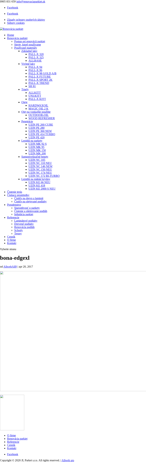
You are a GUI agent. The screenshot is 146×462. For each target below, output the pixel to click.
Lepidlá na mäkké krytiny (35, 179)
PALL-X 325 (36, 57)
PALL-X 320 (36, 54)
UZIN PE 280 (36, 127)
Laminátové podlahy (25, 220)
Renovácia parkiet (17, 38)
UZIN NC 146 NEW (40, 166)
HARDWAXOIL (38, 105)
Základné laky (29, 50)
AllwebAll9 (10, 266)
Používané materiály (25, 47)
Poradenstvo (14, 204)
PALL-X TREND (38, 83)
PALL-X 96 (35, 70)
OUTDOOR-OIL (38, 115)
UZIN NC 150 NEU (40, 169)
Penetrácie (27, 121)
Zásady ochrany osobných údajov (26, 19)
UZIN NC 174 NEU (40, 172)
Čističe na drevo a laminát (28, 198)
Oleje (24, 102)
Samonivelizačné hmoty (34, 156)
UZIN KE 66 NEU (39, 182)
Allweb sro (68, 460)
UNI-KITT (34, 95)
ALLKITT (34, 92)
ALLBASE (35, 60)
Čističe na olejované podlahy (30, 201)
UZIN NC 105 (36, 159)
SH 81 (32, 86)
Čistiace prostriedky (18, 195)
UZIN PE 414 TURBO (41, 134)
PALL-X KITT (37, 99)
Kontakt (11, 243)
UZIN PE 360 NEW (40, 131)
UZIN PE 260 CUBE (40, 124)
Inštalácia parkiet (23, 214)
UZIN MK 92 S (37, 143)
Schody (18, 230)
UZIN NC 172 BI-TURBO (44, 175)
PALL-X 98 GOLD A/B (42, 73)
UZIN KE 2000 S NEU (42, 188)
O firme (11, 239)
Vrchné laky (28, 63)
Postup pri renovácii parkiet (29, 41)
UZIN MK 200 (37, 153)
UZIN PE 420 (36, 137)
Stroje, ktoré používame (27, 44)
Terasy (18, 233)
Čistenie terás (14, 191)
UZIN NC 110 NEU (40, 163)
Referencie (13, 217)
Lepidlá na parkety (31, 140)
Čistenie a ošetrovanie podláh (30, 211)
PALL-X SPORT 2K (40, 79)
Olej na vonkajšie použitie (36, 111)
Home (10, 34)
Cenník (11, 236)
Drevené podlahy (24, 223)
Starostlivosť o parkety (27, 207)
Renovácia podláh (24, 227)
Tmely (25, 89)
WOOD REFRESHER (41, 118)
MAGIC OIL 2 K (38, 108)
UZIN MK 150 (37, 150)
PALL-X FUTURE (39, 76)
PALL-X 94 (35, 66)
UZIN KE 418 (36, 185)
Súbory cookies (16, 22)
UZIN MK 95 (36, 147)
